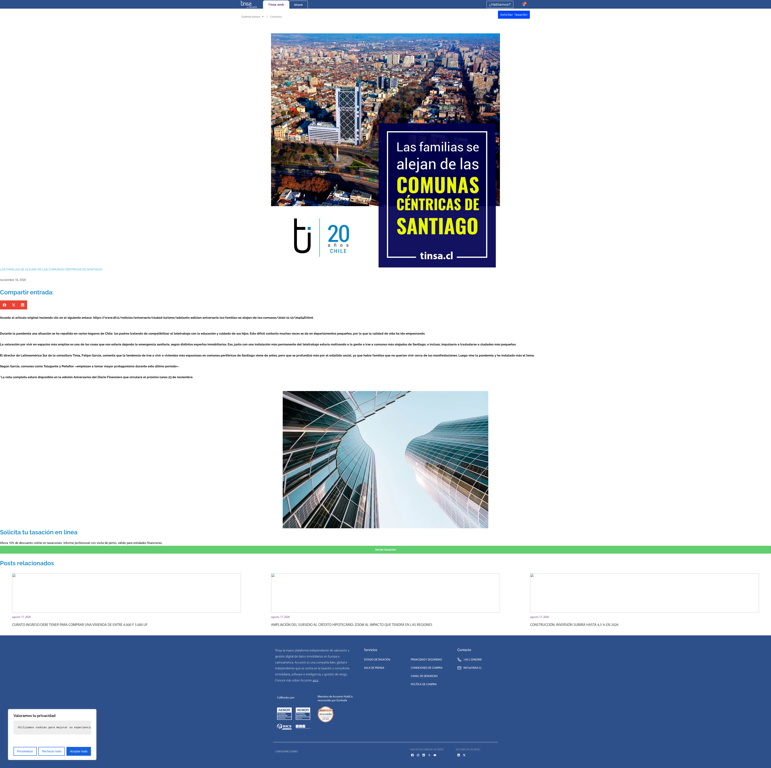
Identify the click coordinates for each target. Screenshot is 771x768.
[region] (52, 734)
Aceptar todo (78, 751)
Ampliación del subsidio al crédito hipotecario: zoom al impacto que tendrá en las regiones (351, 625)
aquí (315, 680)
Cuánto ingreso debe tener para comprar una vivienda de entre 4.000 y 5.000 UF (80, 625)
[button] (4, 304)
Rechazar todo (51, 751)
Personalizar (25, 751)
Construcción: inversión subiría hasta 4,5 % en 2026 (574, 625)
